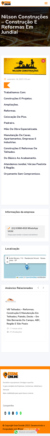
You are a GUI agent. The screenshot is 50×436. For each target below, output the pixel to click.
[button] (26, 267)
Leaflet (20, 277)
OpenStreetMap (31, 277)
